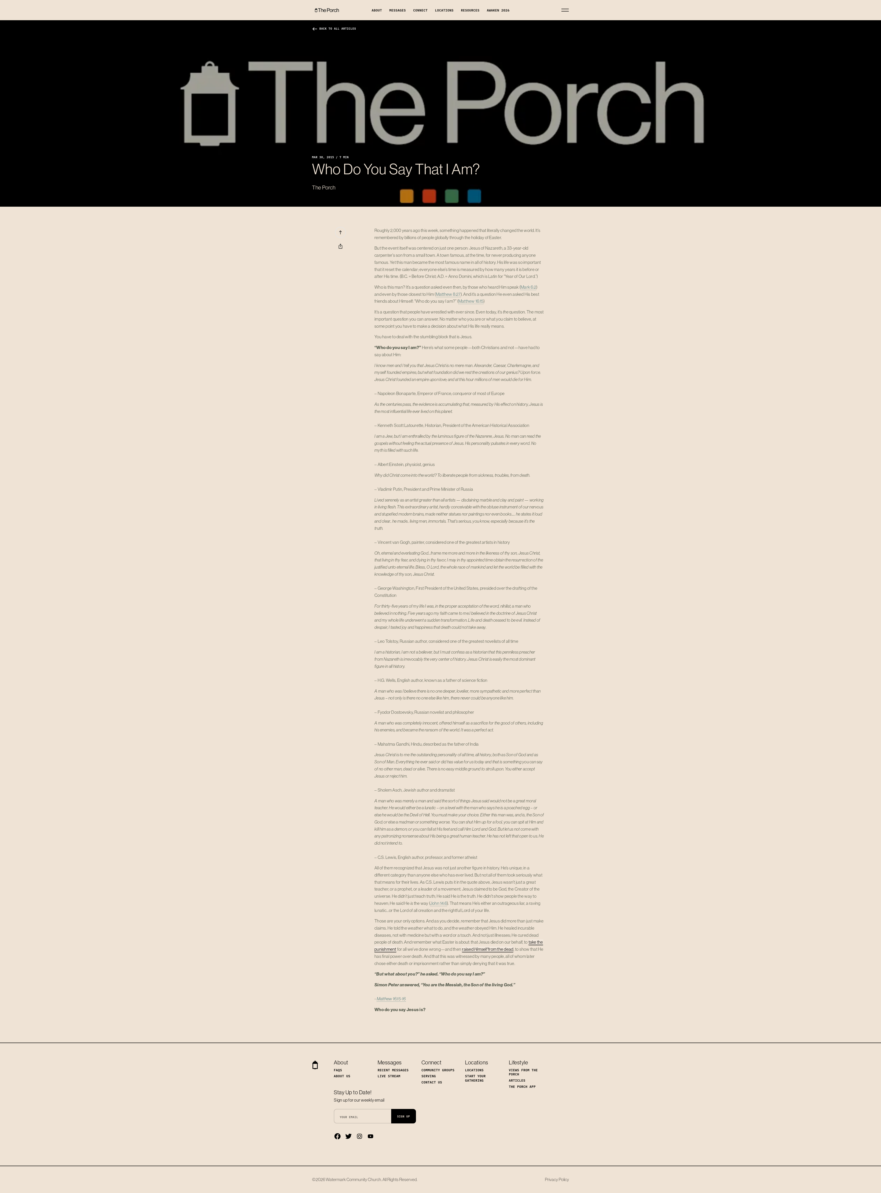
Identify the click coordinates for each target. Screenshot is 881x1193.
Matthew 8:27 (448, 294)
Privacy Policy (557, 1179)
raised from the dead (487, 949)
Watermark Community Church (353, 1179)
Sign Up (403, 1116)
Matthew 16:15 (470, 301)
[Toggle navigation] (565, 10)
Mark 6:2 (528, 287)
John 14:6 (438, 903)
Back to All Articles (334, 28)
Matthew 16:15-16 (391, 998)
